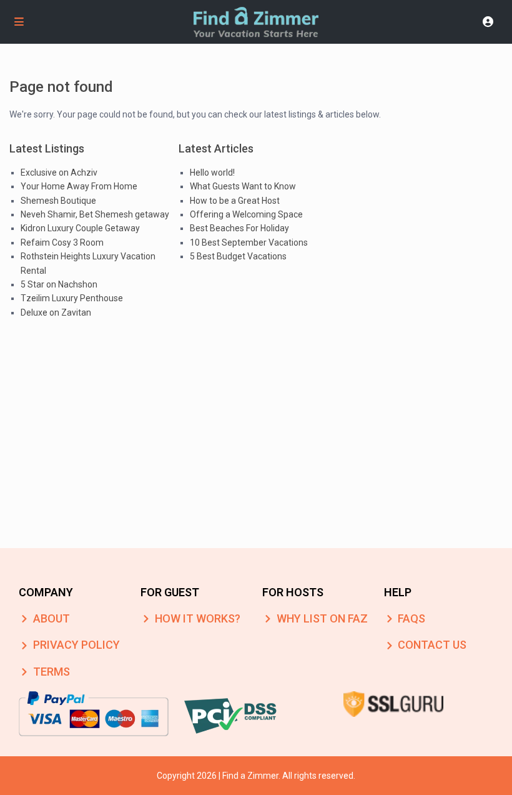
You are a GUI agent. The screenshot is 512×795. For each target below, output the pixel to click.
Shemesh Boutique (58, 201)
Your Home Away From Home (79, 186)
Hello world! (212, 173)
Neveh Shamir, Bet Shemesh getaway (95, 214)
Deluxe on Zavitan (56, 313)
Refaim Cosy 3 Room (62, 243)
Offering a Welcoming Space (246, 214)
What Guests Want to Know (243, 186)
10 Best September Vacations (249, 243)
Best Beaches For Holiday (239, 228)
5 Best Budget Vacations (238, 256)
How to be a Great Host (235, 201)
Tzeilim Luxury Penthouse (72, 298)
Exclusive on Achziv (59, 173)
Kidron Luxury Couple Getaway (80, 228)
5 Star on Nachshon (59, 284)
